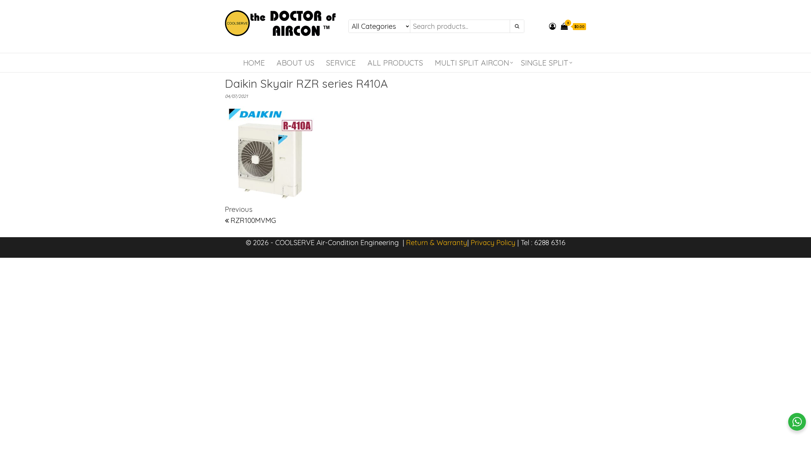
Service (341, 62)
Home (254, 62)
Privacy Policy (493, 242)
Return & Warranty (436, 242)
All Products (395, 62)
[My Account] (552, 26)
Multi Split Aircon (472, 62)
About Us (295, 62)
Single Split (544, 62)
